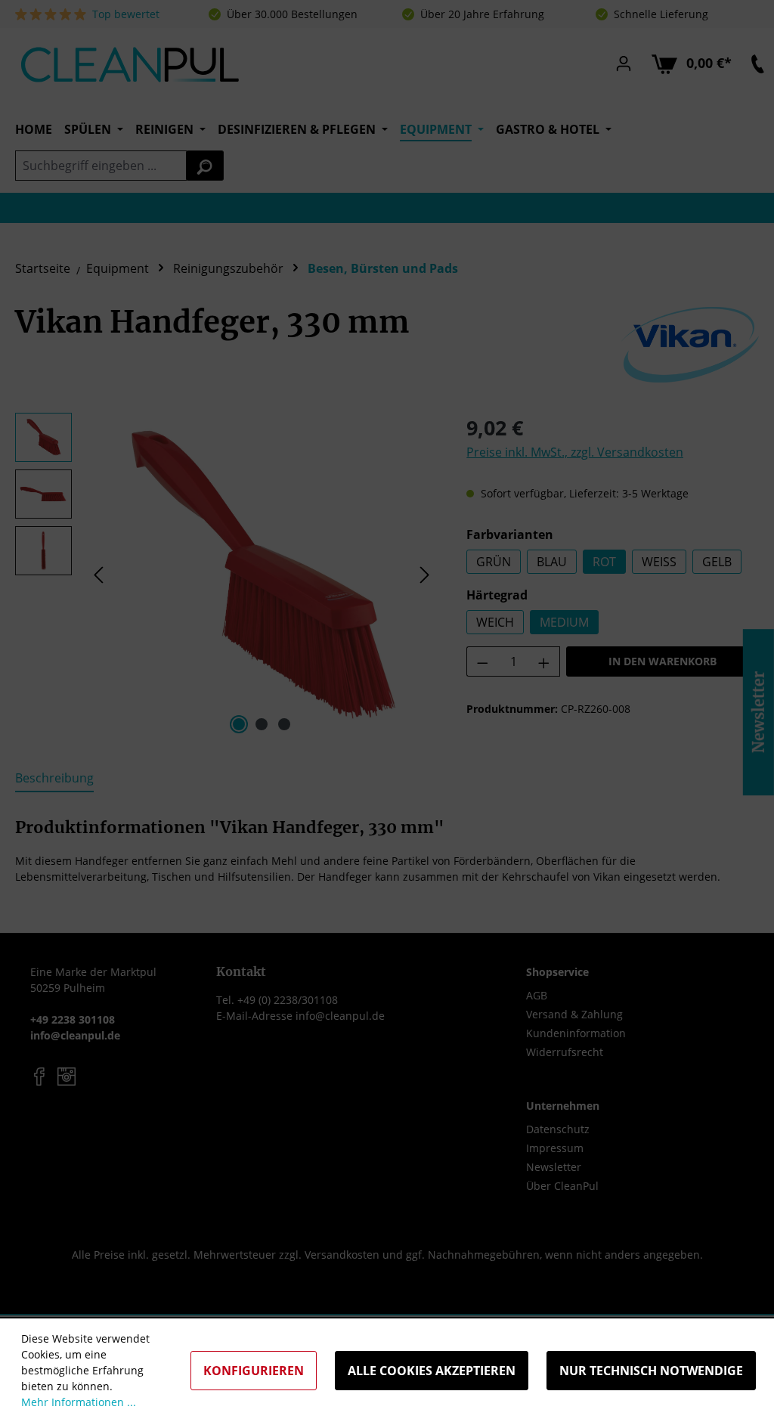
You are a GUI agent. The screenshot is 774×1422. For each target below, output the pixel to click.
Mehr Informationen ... (78, 1402)
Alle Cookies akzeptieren (431, 1370)
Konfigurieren (253, 1370)
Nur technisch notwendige (651, 1370)
